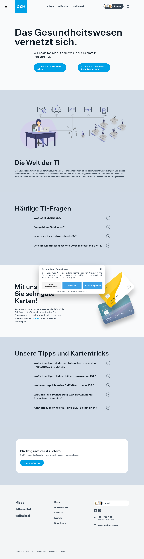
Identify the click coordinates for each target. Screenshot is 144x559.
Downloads (60, 523)
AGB (63, 551)
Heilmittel (78, 6)
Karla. (57, 502)
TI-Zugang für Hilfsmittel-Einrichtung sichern (92, 67)
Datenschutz (41, 551)
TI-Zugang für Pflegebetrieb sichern (49, 67)
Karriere (58, 512)
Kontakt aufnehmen (32, 463)
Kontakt (58, 518)
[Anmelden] (128, 6)
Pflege (50, 6)
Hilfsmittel (63, 6)
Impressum (53, 551)
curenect (36, 318)
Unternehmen (61, 507)
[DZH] (21, 6)
